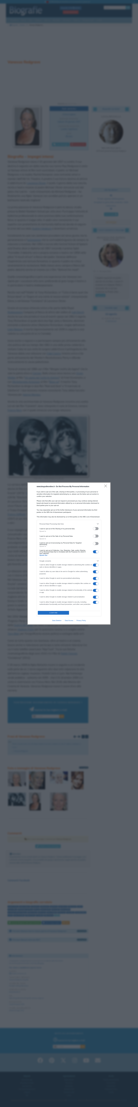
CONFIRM (53, 613)
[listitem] (69, 524)
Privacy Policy (81, 620)
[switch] (96, 528)
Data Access (69, 620)
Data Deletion (56, 620)
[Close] (106, 487)
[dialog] (69, 553)
